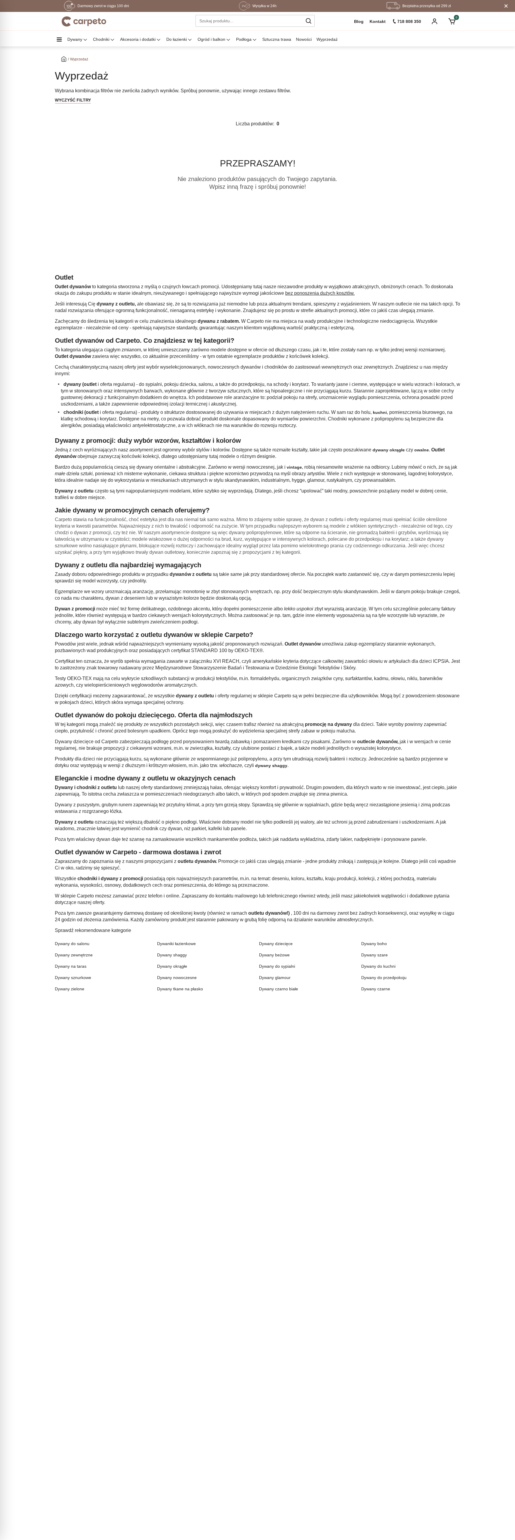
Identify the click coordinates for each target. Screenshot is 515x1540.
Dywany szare (374, 955)
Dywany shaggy (172, 955)
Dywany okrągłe (172, 966)
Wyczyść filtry (73, 100)
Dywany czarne (375, 988)
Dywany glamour (275, 977)
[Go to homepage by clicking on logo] (84, 21)
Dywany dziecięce (276, 943)
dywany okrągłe (389, 450)
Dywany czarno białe (278, 988)
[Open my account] (434, 22)
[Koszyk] (451, 21)
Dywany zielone (69, 988)
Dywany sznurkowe (73, 977)
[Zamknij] (506, 6)
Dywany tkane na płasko (180, 988)
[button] (308, 21)
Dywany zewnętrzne (74, 955)
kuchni (380, 412)
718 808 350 (409, 21)
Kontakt (378, 21)
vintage (294, 467)
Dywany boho (374, 943)
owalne (421, 450)
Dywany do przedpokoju (384, 977)
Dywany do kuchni (378, 966)
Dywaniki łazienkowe (176, 943)
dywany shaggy (271, 765)
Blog (359, 21)
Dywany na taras (70, 966)
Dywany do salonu (72, 943)
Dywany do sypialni (277, 966)
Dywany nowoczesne (177, 977)
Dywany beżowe (274, 955)
